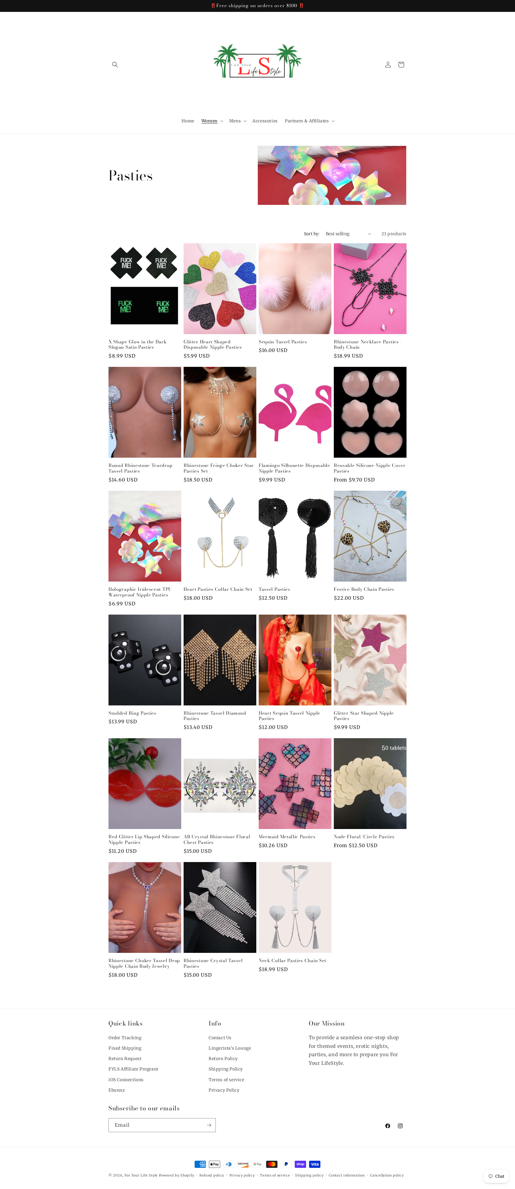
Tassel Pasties (274, 589)
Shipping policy (309, 1175)
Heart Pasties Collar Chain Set (218, 589)
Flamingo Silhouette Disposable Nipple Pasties (294, 468)
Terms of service (226, 1079)
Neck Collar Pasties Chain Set (292, 961)
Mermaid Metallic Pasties (287, 837)
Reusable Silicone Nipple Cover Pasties (370, 468)
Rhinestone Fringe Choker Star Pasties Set (219, 468)
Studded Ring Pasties (132, 713)
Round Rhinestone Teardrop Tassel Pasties (140, 468)
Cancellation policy (387, 1175)
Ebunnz (116, 1090)
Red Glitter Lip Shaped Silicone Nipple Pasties (144, 839)
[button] (115, 64)
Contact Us (220, 1037)
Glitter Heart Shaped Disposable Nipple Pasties (213, 344)
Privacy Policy (224, 1090)
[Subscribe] (208, 1125)
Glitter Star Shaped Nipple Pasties (364, 716)
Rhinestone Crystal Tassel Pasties (213, 963)
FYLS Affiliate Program (133, 1069)
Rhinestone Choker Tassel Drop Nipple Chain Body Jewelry (144, 963)
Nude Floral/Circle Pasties (364, 837)
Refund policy (211, 1175)
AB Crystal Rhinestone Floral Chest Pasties (217, 839)
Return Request (124, 1058)
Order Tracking (124, 1037)
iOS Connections (126, 1079)
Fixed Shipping (124, 1048)
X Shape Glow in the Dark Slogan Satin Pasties (137, 344)
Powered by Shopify (176, 1175)
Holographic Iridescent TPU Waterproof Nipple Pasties (140, 592)
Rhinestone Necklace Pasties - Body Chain (368, 344)
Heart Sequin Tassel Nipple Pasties (289, 716)
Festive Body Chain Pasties (364, 589)
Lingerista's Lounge (230, 1048)
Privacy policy (242, 1175)
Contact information (346, 1175)
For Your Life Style (141, 1175)
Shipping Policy (226, 1069)
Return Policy (223, 1058)
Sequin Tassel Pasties (283, 342)
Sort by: (312, 233)
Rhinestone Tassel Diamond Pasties (215, 716)
